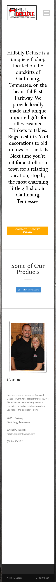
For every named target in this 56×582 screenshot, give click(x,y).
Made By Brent (42, 577)
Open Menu (46, 13)
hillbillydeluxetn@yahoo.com (21, 433)
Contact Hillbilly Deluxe (27, 230)
